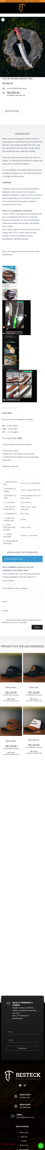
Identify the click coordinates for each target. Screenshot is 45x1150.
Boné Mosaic (34, 740)
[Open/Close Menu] (3, 8)
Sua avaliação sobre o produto (15, 588)
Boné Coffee (11, 741)
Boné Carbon (11, 687)
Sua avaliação (8, 581)
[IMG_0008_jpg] (22, 47)
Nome (5, 602)
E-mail (5, 611)
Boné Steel (34, 687)
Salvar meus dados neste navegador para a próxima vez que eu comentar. (21, 621)
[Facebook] (20, 1085)
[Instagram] (25, 1085)
